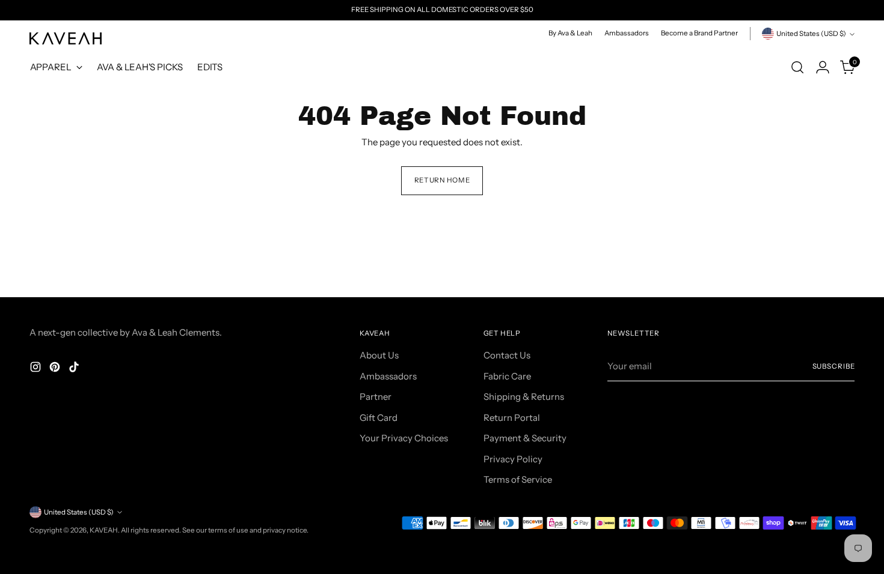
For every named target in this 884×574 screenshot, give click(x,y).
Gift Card (378, 417)
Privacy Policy (512, 459)
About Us (379, 355)
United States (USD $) (811, 33)
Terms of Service (517, 479)
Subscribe (833, 366)
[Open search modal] (797, 67)
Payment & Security (524, 438)
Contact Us (506, 355)
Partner (375, 396)
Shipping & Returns (523, 396)
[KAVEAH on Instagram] (36, 369)
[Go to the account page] (823, 67)
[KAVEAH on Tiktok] (75, 369)
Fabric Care (507, 376)
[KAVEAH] (65, 38)
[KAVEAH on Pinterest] (56, 369)
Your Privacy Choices (404, 438)
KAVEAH (104, 530)
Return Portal (511, 417)
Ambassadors (388, 376)
